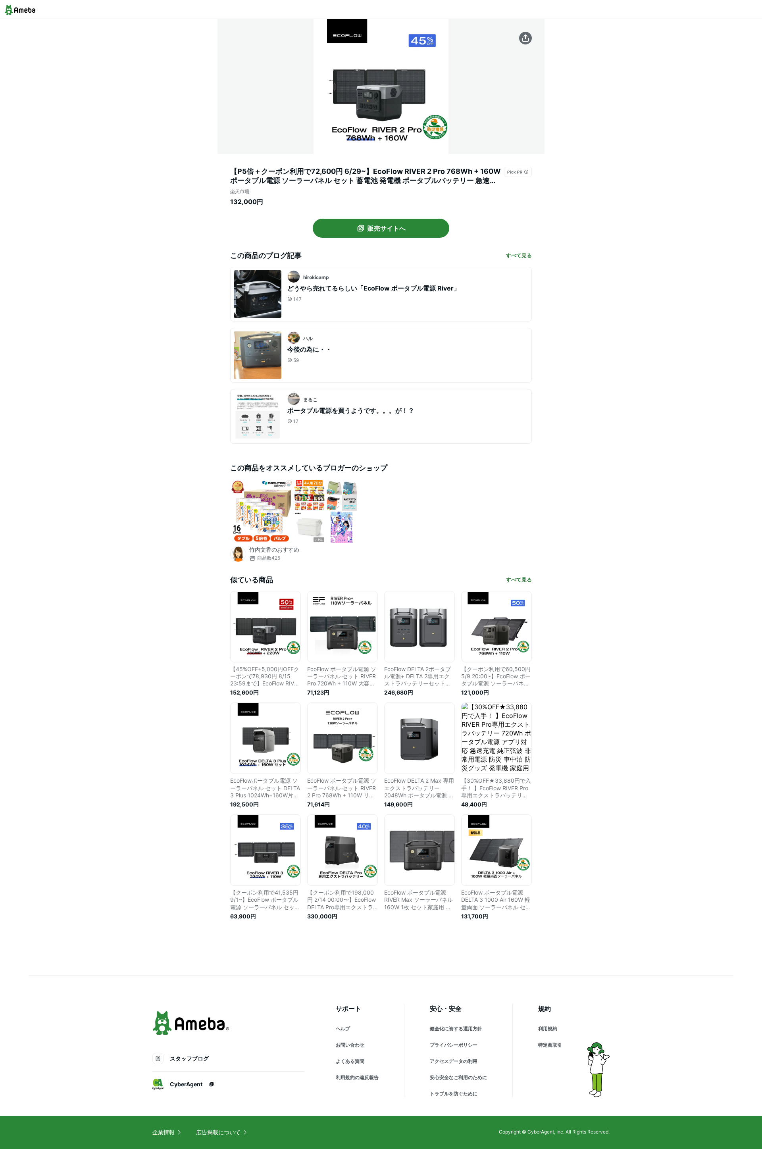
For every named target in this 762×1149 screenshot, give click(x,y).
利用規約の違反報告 (357, 1077)
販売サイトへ (387, 228)
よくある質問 (350, 1061)
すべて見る (519, 255)
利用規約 (547, 1029)
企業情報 (163, 1132)
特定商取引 (550, 1045)
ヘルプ (343, 1029)
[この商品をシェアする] (525, 38)
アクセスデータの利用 (453, 1061)
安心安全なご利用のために (458, 1077)
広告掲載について (218, 1132)
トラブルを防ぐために (453, 1094)
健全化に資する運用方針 (456, 1029)
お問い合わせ (350, 1045)
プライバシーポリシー (453, 1045)
